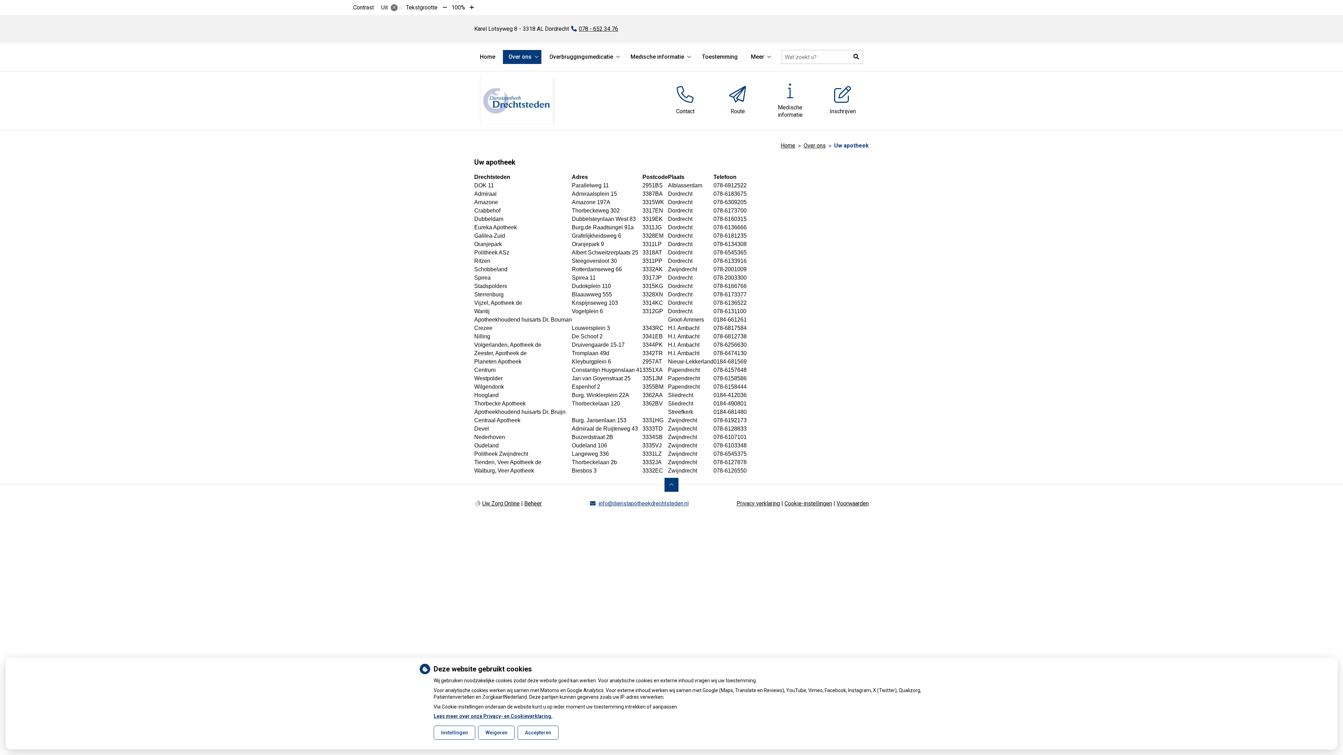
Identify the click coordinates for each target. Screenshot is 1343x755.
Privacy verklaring (758, 503)
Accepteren (538, 732)
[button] (856, 57)
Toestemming (720, 56)
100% (458, 7)
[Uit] (397, 7)
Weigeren (496, 732)
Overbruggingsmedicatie (581, 56)
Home (487, 56)
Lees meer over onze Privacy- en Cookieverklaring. (493, 716)
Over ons (520, 56)
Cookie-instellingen (808, 503)
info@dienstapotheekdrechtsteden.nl (643, 503)
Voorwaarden (853, 503)
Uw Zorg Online (501, 503)
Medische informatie (657, 56)
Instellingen (454, 732)
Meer (757, 56)
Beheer (533, 503)
